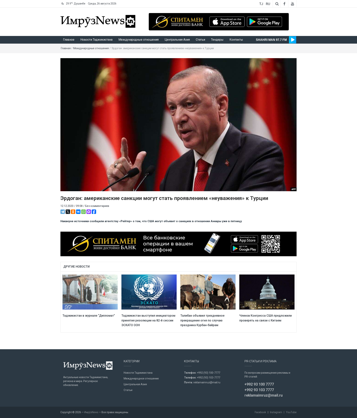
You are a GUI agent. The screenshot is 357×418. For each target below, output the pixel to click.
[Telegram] (62, 211)
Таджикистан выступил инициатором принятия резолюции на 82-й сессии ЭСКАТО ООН (148, 320)
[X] (68, 211)
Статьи (200, 39)
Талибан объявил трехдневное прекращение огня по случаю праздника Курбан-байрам (202, 320)
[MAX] (88, 211)
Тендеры (217, 39)
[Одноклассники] (73, 211)
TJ (261, 4)
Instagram (276, 412)
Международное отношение (141, 378)
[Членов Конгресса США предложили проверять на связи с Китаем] (267, 292)
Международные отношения (138, 39)
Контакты (236, 39)
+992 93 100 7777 (259, 384)
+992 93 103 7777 (259, 390)
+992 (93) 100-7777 (208, 372)
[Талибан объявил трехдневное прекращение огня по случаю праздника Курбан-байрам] (208, 292)
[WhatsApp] (83, 211)
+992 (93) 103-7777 (208, 377)
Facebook (260, 412)
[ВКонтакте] (78, 211)
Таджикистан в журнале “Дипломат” (88, 315)
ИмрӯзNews (91, 412)
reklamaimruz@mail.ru (206, 382)
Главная (66, 48)
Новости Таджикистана (96, 39)
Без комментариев (97, 206)
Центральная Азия (177, 39)
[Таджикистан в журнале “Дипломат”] (90, 292)
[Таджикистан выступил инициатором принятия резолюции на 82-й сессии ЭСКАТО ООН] (149, 292)
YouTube (291, 412)
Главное (68, 39)
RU (268, 4)
